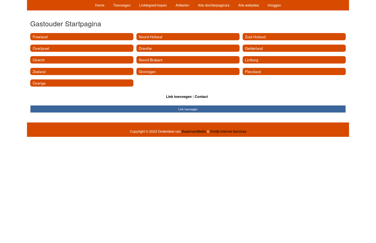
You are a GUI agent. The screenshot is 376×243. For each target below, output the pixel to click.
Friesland (40, 36)
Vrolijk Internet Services (228, 131)
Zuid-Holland (255, 36)
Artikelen (182, 5)
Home (99, 5)
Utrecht (39, 59)
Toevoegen (122, 5)
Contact (201, 96)
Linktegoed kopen (153, 5)
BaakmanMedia (194, 131)
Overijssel (41, 48)
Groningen (147, 71)
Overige (39, 83)
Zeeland (39, 71)
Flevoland (253, 71)
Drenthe (145, 48)
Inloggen (274, 5)
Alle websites (248, 5)
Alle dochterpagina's (214, 5)
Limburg (251, 59)
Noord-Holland (150, 36)
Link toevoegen (179, 96)
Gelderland (254, 48)
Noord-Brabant (151, 59)
